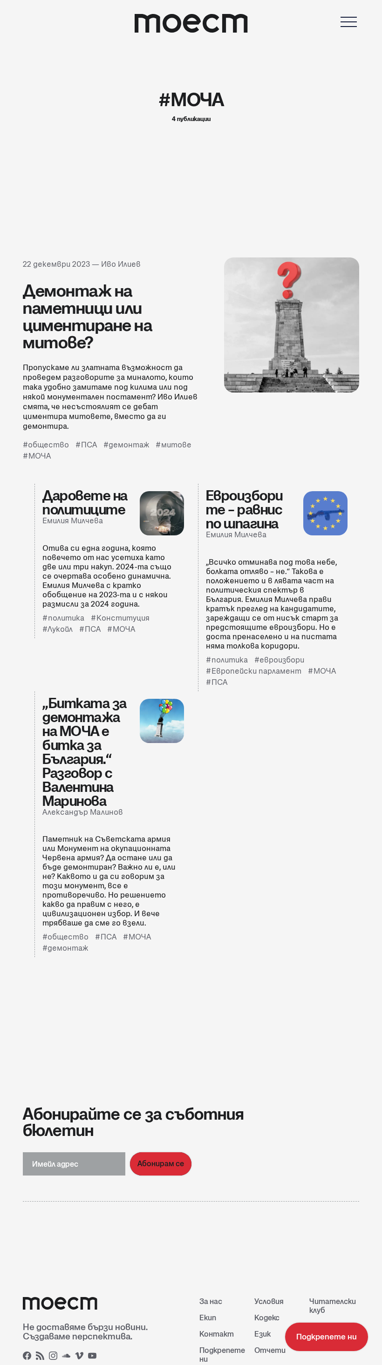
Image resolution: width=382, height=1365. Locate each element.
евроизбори (281, 659)
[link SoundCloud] (67, 1357)
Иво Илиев (121, 264)
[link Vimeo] (80, 1357)
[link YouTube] (93, 1357)
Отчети (270, 1350)
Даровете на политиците (85, 502)
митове (176, 444)
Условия (269, 1301)
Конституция (123, 618)
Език (262, 1334)
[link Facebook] (28, 1357)
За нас (210, 1301)
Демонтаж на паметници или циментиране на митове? (87, 316)
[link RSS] (41, 1357)
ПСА (89, 444)
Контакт (216, 1334)
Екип (207, 1317)
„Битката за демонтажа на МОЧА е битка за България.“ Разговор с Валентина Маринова (84, 752)
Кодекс (267, 1317)
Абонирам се (160, 1163)
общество (48, 444)
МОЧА (39, 456)
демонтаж (129, 444)
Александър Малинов (82, 812)
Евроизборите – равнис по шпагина (244, 509)
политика (66, 618)
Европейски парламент (256, 671)
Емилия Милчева (72, 520)
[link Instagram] (54, 1357)
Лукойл (60, 629)
